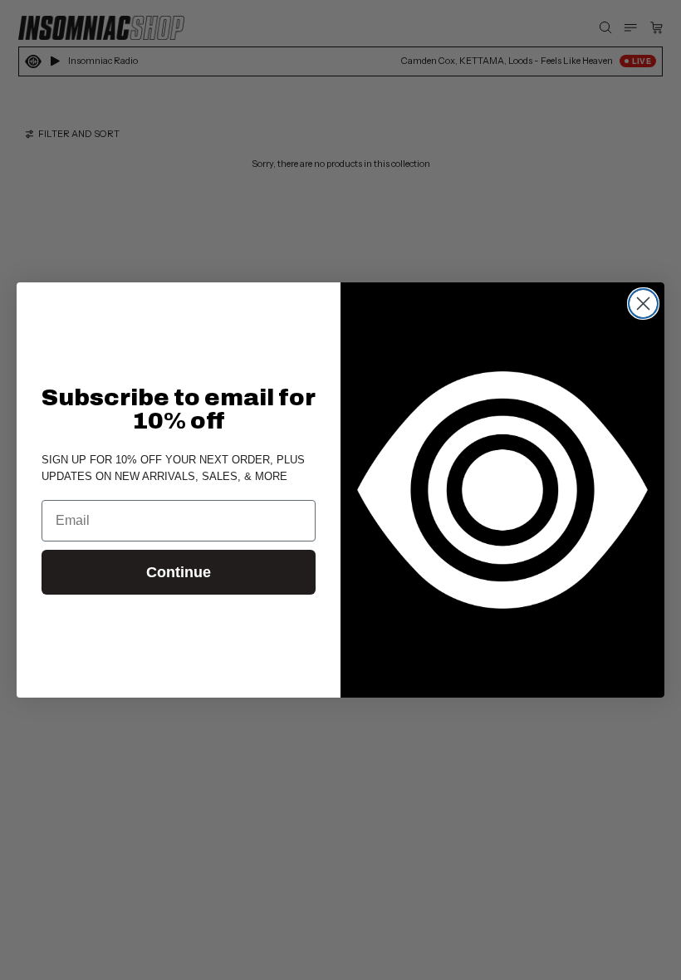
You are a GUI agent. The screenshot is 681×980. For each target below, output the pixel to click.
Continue (178, 572)
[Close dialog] (643, 303)
